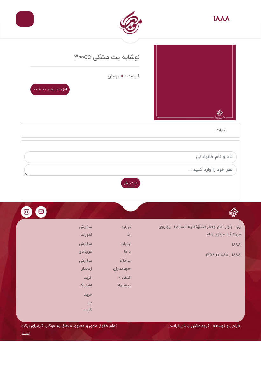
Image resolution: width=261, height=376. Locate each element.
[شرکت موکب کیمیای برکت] (130, 19)
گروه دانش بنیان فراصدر (188, 326)
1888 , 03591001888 (223, 255)
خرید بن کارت (87, 302)
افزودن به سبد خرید (50, 89)
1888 (221, 19)
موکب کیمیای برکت (38, 326)
